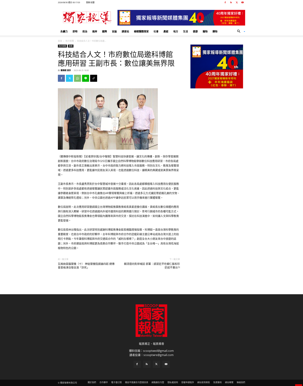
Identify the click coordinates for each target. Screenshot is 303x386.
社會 (156, 31)
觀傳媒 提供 (66, 70)
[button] (240, 32)
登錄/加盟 (90, 2)
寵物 (205, 31)
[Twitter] (236, 2)
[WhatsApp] (77, 78)
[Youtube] (242, 2)
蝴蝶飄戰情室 (141, 31)
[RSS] (231, 2)
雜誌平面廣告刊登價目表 (136, 382)
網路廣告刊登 (158, 382)
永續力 (64, 31)
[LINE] (85, 78)
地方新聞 (69, 40)
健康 (195, 31)
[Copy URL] (93, 78)
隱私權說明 (172, 382)
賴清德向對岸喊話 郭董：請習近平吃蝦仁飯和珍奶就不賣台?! (152, 265)
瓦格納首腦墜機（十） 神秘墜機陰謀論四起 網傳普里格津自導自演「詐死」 (86, 265)
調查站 (125, 31)
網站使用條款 (203, 382)
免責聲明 (217, 382)
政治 (84, 31)
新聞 (70, 46)
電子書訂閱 (116, 382)
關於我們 (92, 382)
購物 (215, 31)
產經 (165, 31)
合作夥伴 (103, 382)
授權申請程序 (187, 382)
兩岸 (94, 31)
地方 (175, 31)
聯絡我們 (241, 382)
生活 (185, 31)
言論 (114, 31)
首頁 (60, 40)
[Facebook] (225, 2)
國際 (104, 31)
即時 (75, 31)
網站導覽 (229, 382)
